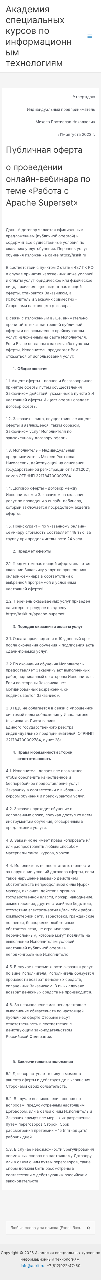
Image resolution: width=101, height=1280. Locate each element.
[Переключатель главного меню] (90, 36)
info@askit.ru (32, 1265)
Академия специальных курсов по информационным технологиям (39, 36)
